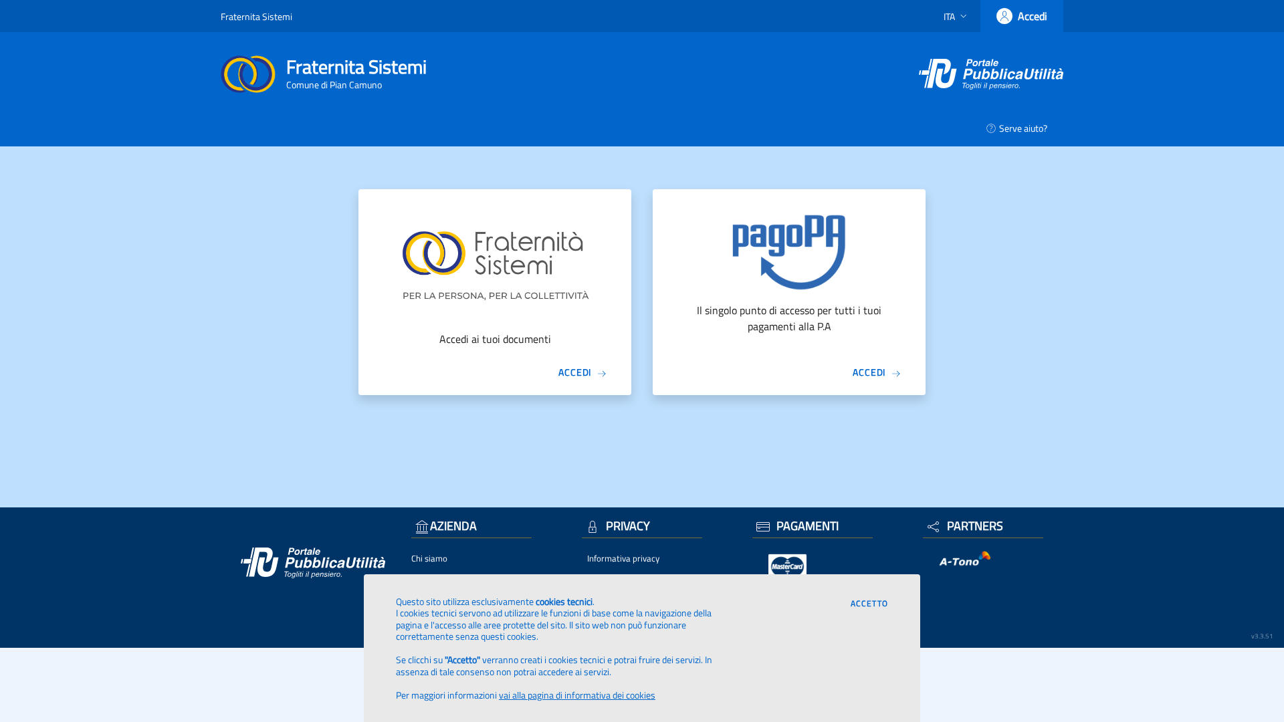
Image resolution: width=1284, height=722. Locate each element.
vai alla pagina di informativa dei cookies (577, 695)
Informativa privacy (623, 558)
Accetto (869, 604)
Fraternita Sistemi (256, 16)
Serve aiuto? (1023, 128)
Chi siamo (429, 558)
